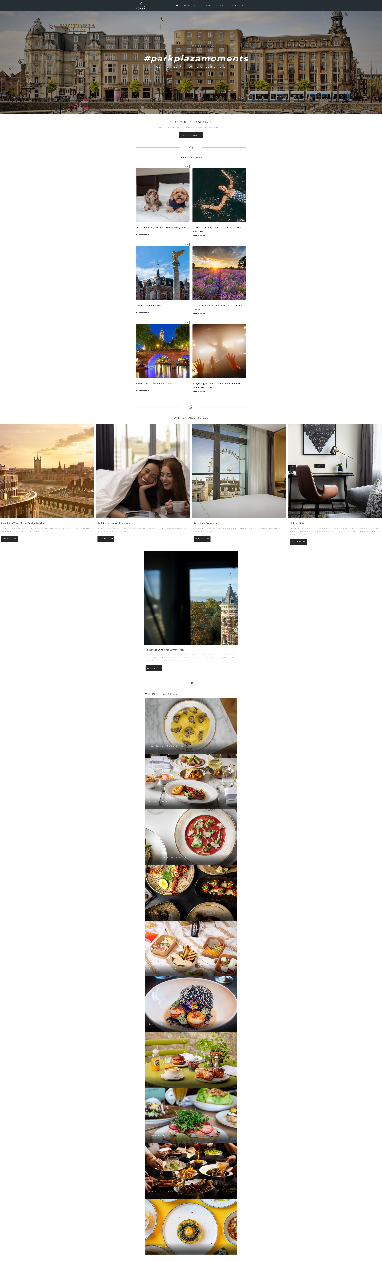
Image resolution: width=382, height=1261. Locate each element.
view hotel (8, 539)
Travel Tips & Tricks (189, 135)
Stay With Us (237, 5)
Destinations (189, 5)
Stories (206, 5)
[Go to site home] (177, 5)
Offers (219, 5)
